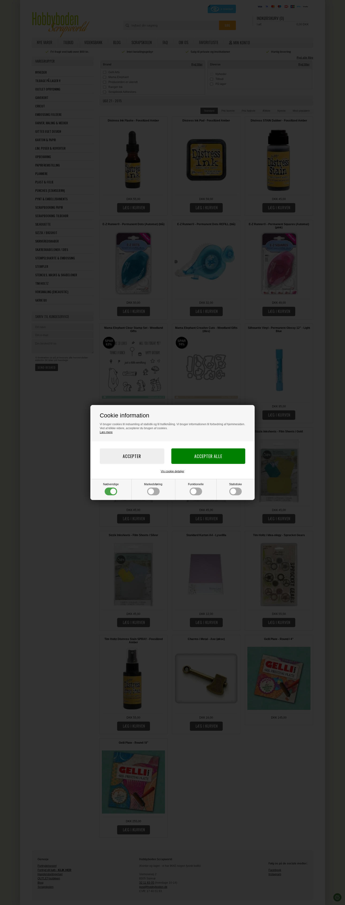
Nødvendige (111, 484)
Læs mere (106, 432)
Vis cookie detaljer (172, 471)
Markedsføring (153, 484)
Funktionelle (196, 484)
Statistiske (235, 484)
